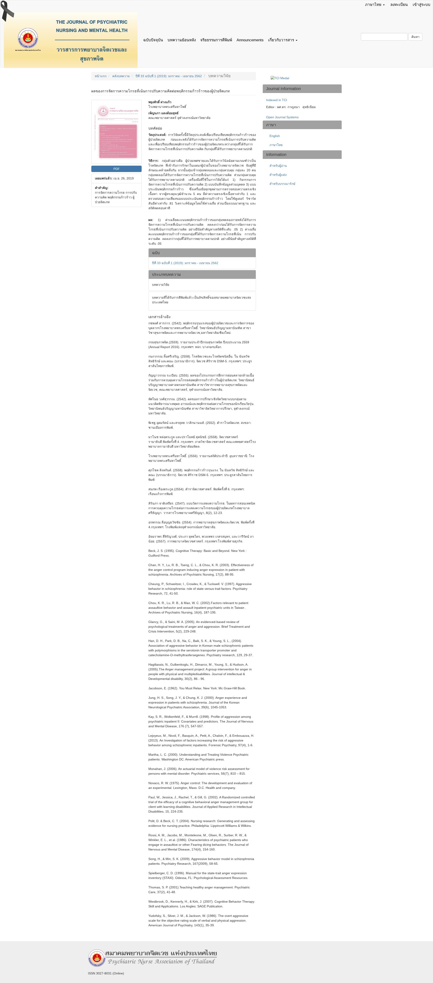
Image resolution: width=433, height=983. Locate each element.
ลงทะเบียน (399, 4)
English (274, 136)
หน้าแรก (100, 76)
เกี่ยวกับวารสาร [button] (281, 40)
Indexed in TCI (276, 100)
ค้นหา (415, 37)
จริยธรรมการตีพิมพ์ (216, 40)
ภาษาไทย (276, 145)
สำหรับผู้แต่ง (278, 175)
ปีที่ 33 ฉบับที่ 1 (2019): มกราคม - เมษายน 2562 (169, 76)
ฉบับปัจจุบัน (153, 40)
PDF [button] (116, 169)
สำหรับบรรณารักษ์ (282, 184)
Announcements (250, 40)
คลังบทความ (121, 76)
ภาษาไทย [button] (373, 4)
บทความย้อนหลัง (182, 40)
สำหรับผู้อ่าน (278, 165)
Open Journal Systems (282, 117)
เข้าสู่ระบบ (421, 4)
